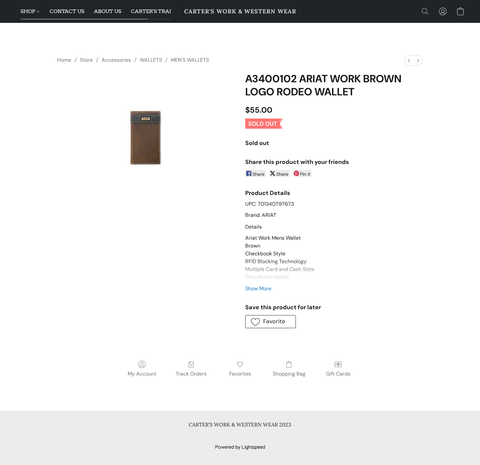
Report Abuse (342, 436)
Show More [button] (258, 288)
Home (64, 59)
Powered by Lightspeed (240, 447)
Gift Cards (338, 373)
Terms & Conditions (144, 436)
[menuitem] (408, 60)
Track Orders (191, 373)
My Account (142, 373)
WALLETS (151, 59)
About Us (311, 436)
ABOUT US (107, 11)
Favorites (240, 373)
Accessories (116, 59)
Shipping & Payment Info (234, 436)
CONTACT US (67, 11)
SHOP (29, 11)
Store (86, 59)
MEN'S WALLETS (190, 59)
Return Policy (281, 436)
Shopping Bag (289, 373)
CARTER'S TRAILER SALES (165, 11)
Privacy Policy (187, 436)
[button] (240, 11)
